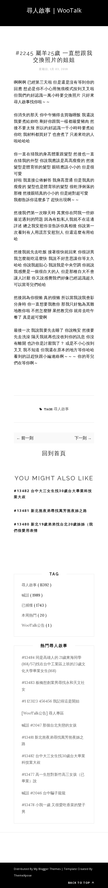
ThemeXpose (23, 875)
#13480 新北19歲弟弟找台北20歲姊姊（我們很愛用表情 (53, 527)
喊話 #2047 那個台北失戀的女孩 (49, 725)
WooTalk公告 (34, 625)
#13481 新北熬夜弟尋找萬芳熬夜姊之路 (50, 510)
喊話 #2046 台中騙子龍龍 (44, 793)
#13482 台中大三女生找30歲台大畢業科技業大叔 (53, 493)
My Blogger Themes (47, 869)
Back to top (79, 882)
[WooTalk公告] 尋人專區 (43, 713)
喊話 (26, 595)
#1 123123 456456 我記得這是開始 (50, 701)
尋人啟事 (61, 408)
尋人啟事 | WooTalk (54, 10)
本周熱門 (30, 615)
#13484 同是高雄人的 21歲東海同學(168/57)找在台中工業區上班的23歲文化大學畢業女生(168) (53, 664)
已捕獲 (28, 605)
